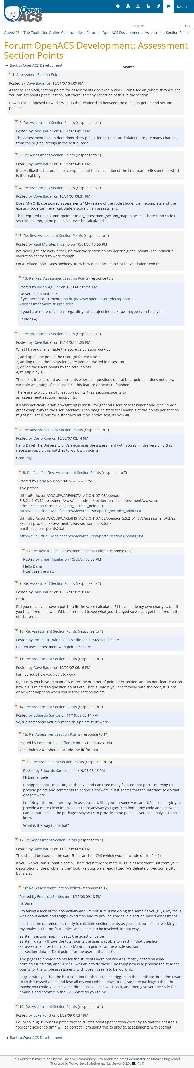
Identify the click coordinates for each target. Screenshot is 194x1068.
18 (25, 887)
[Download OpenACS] (138, 6)
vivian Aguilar (49, 287)
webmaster (137, 1059)
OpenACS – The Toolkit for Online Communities (44, 32)
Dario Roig (43, 438)
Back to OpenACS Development (36, 65)
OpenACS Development (122, 32)
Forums (93, 32)
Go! (188, 25)
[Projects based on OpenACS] (128, 6)
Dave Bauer (37, 83)
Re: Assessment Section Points (49, 122)
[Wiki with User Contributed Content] (158, 6)
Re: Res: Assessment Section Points (53, 235)
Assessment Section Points (38, 74)
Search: (130, 66)
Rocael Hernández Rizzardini (58, 639)
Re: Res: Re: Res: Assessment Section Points (64, 472)
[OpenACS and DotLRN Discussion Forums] (168, 6)
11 (21, 658)
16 (29, 761)
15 (25, 734)
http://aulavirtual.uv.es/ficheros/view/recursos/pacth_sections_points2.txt (81, 536)
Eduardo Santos (47, 715)
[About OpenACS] (118, 6)
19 (21, 1006)
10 (21, 631)
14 (21, 706)
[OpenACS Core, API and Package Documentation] (148, 6)
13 (25, 278)
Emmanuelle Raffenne (56, 742)
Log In (182, 6)
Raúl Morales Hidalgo (52, 244)
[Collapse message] (9, 73)
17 (21, 840)
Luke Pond (43, 1015)
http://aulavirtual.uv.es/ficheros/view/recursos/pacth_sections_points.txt (80, 510)
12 (29, 550)
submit (155, 1059)
